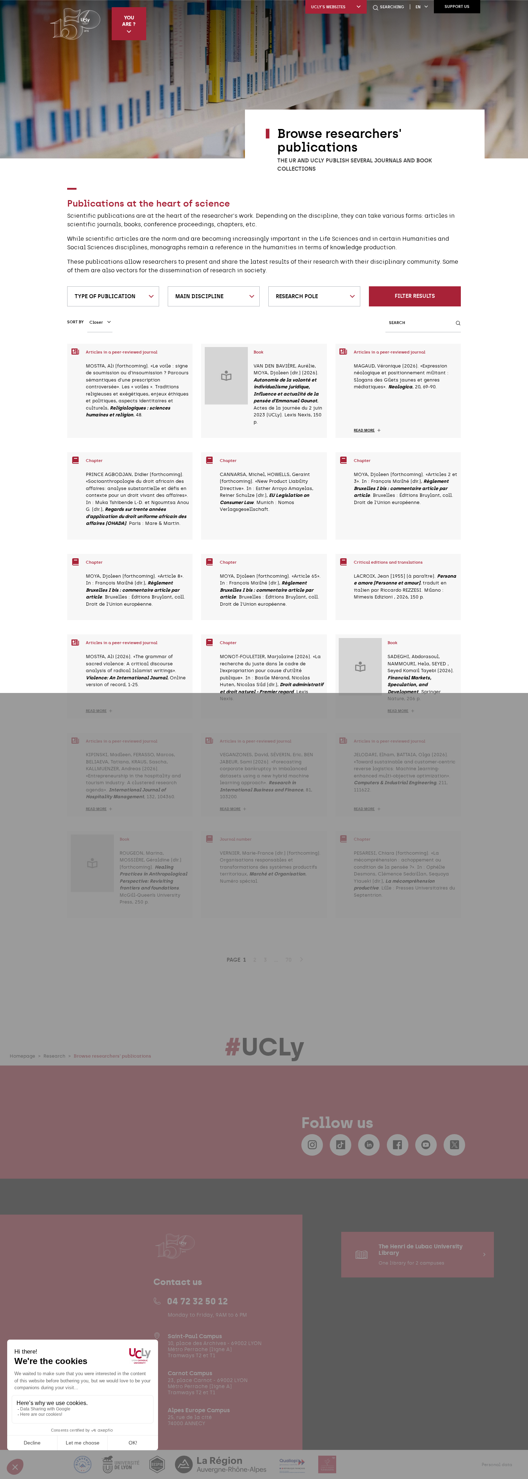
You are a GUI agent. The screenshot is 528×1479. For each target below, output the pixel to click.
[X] (454, 1145)
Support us (457, 6)
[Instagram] (312, 1145)
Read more (364, 430)
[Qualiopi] (293, 1468)
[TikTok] (340, 1145)
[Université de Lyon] (121, 1468)
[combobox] (113, 296)
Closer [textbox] (96, 322)
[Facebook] (397, 1145)
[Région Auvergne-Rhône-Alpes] (221, 1468)
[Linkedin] (369, 1145)
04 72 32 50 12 (197, 1301)
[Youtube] (426, 1145)
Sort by (75, 322)
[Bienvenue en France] (83, 1468)
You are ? (128, 20)
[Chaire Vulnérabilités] (327, 1468)
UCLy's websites (328, 7)
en (418, 7)
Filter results (415, 296)
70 (289, 960)
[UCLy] (75, 24)
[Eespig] (158, 1468)
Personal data (497, 1464)
